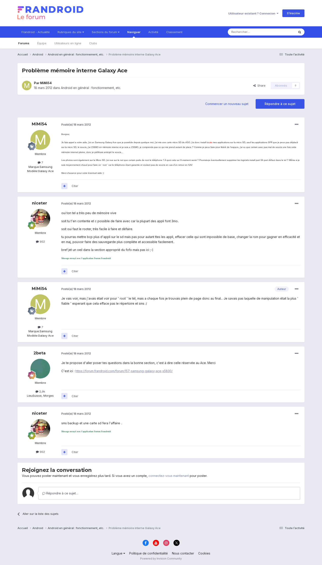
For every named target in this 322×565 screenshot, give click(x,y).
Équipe (41, 43)
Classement (174, 32)
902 (42, 241)
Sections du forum (105, 32)
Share (260, 85)
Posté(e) (76, 124)
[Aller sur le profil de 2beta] (40, 368)
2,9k (41, 391)
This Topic (282, 32)
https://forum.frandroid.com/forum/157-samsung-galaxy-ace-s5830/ (124, 371)
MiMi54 (46, 83)
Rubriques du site (70, 32)
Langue (117, 553)
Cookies (204, 553)
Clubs (93, 43)
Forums (23, 43)
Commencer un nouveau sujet (226, 104)
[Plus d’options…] (296, 124)
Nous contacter (183, 553)
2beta (40, 353)
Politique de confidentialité (148, 553)
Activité (153, 32)
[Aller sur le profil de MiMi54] (27, 85)
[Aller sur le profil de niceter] (40, 219)
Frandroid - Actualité (35, 32)
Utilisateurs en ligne (67, 43)
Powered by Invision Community (161, 558)
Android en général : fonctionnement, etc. (91, 88)
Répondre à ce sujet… (61, 493)
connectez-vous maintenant (169, 476)
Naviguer (133, 32)
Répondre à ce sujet (280, 104)
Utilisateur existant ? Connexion (252, 13)
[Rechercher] (299, 32)
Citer (75, 186)
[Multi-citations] (64, 186)
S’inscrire (293, 13)
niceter (39, 203)
